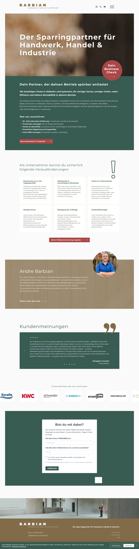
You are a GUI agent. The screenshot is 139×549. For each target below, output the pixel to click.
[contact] (97, 7)
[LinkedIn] (105, 7)
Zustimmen (128, 546)
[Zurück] (25, 350)
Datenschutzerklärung (19, 546)
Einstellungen (116, 546)
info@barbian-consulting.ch (38, 535)
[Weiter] (114, 350)
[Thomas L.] (69, 364)
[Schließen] (136, 545)
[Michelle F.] (64, 364)
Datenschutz (115, 535)
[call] (101, 7)
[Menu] (112, 7)
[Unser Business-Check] (112, 76)
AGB (118, 537)
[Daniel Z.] (74, 364)
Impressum (116, 532)
